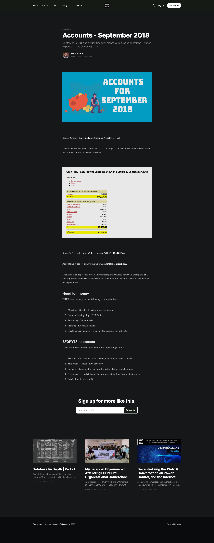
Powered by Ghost (174, 524)
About (45, 5)
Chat (54, 5)
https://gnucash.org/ (117, 263)
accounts (66, 29)
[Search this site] (154, 5)
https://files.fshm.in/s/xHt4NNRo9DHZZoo (104, 253)
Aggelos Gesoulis (112, 137)
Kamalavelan (77, 53)
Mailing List (66, 5)
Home (35, 5)
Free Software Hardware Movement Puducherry (51, 524)
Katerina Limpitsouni (90, 137)
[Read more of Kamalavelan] (65, 54)
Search (78, 5)
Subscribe (174, 5)
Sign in (161, 5)
